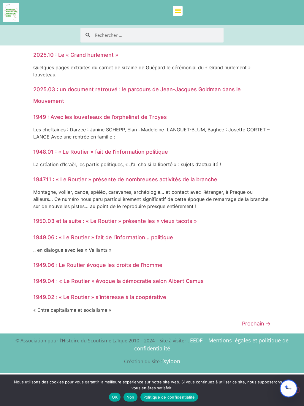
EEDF (196, 340)
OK (115, 397)
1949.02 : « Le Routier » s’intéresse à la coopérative (99, 297)
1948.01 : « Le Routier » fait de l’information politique (100, 152)
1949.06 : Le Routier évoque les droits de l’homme (97, 265)
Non (130, 397)
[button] (178, 11)
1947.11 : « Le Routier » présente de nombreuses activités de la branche (125, 179)
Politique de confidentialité (169, 397)
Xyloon (171, 361)
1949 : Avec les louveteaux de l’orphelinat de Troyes (100, 117)
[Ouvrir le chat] (288, 388)
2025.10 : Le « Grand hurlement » (75, 55)
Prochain (256, 323)
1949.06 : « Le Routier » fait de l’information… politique (103, 237)
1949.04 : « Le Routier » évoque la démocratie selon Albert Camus (118, 281)
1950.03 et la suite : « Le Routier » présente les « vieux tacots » (115, 221)
